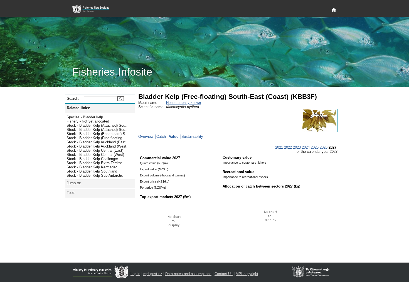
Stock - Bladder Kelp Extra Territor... (95, 163)
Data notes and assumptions (188, 274)
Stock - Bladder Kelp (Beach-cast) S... (97, 134)
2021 (279, 147)
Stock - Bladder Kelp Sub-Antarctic (94, 175)
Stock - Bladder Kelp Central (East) (94, 150)
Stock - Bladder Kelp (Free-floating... (95, 138)
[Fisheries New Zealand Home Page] (93, 9)
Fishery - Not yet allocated (87, 121)
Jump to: (74, 183)
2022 (288, 147)
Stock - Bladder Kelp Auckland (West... (98, 146)
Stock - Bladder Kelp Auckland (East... (97, 142)
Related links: (78, 108)
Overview (145, 136)
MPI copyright (247, 274)
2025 (315, 147)
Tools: (72, 193)
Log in (135, 274)
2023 (297, 147)
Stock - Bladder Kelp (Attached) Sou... (97, 125)
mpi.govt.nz (152, 274)
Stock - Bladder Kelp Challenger (92, 159)
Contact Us (224, 274)
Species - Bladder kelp (84, 117)
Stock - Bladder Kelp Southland (91, 171)
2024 (306, 147)
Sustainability (192, 136)
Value (173, 136)
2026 (323, 147)
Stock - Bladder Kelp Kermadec (91, 167)
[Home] (334, 10)
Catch (161, 136)
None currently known (183, 103)
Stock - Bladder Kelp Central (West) (95, 155)
